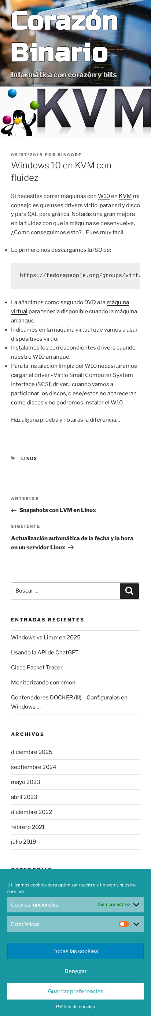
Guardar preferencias (75, 991)
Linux (29, 458)
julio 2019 (23, 841)
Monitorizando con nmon (43, 682)
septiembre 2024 (33, 767)
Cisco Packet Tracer (37, 667)
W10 (104, 196)
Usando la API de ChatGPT (45, 652)
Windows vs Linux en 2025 (46, 637)
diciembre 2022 (31, 812)
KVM (125, 196)
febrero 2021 (28, 827)
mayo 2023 (25, 782)
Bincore (70, 154)
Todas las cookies (75, 951)
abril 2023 (24, 797)
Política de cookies (75, 1006)
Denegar (76, 971)
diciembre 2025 (31, 752)
